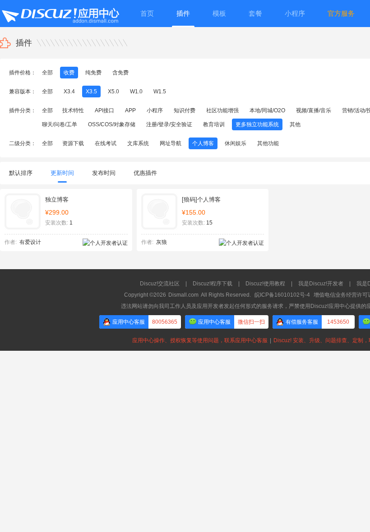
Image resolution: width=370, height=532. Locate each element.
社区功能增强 (222, 110)
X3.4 (69, 91)
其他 (295, 124)
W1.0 (136, 91)
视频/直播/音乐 (313, 110)
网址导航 (170, 143)
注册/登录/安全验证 (169, 124)
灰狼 (161, 242)
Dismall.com (183, 295)
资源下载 (73, 143)
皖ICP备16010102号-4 (282, 295)
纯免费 (93, 72)
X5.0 (113, 91)
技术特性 (73, 110)
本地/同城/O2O (267, 110)
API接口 (104, 110)
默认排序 (20, 173)
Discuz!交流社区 (160, 283)
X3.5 (91, 91)
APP (130, 110)
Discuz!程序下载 (212, 283)
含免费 (120, 72)
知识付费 (184, 110)
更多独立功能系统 (257, 124)
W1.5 (159, 91)
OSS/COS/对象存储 (111, 124)
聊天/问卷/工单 (59, 124)
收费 (69, 72)
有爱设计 (30, 242)
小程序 (155, 110)
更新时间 (62, 173)
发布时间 (104, 173)
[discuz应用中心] (60, 13)
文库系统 (138, 143)
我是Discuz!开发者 (320, 283)
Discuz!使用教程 (265, 283)
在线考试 (105, 143)
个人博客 (203, 143)
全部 (47, 72)
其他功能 (268, 143)
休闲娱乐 (235, 143)
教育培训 (214, 124)
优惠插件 (145, 173)
